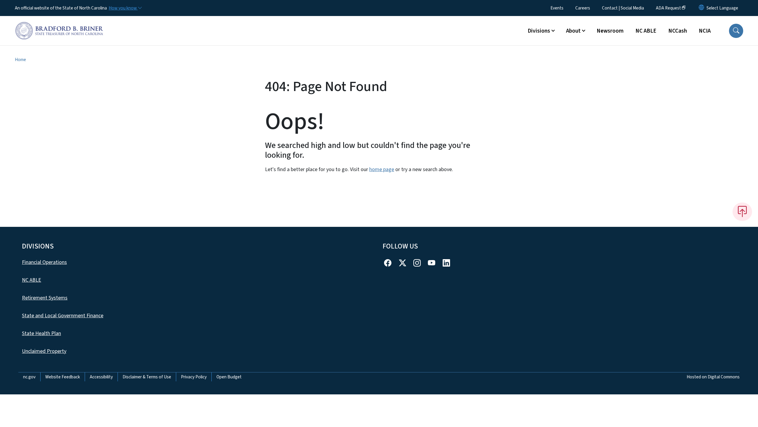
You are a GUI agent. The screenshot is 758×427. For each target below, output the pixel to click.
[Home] (59, 24)
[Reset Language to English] (701, 8)
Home (20, 59)
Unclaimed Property (44, 351)
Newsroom (610, 31)
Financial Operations (44, 262)
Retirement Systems (45, 298)
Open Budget (229, 377)
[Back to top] (742, 212)
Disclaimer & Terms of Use (147, 377)
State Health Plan (41, 333)
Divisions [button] (539, 31)
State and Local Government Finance (62, 315)
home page (381, 169)
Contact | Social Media (623, 8)
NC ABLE (645, 31)
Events (556, 8)
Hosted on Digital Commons (713, 377)
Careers (582, 8)
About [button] (573, 31)
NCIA (705, 31)
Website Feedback (62, 377)
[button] (736, 31)
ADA (668, 8)
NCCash (677, 31)
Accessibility (101, 377)
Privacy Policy (194, 377)
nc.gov (29, 377)
